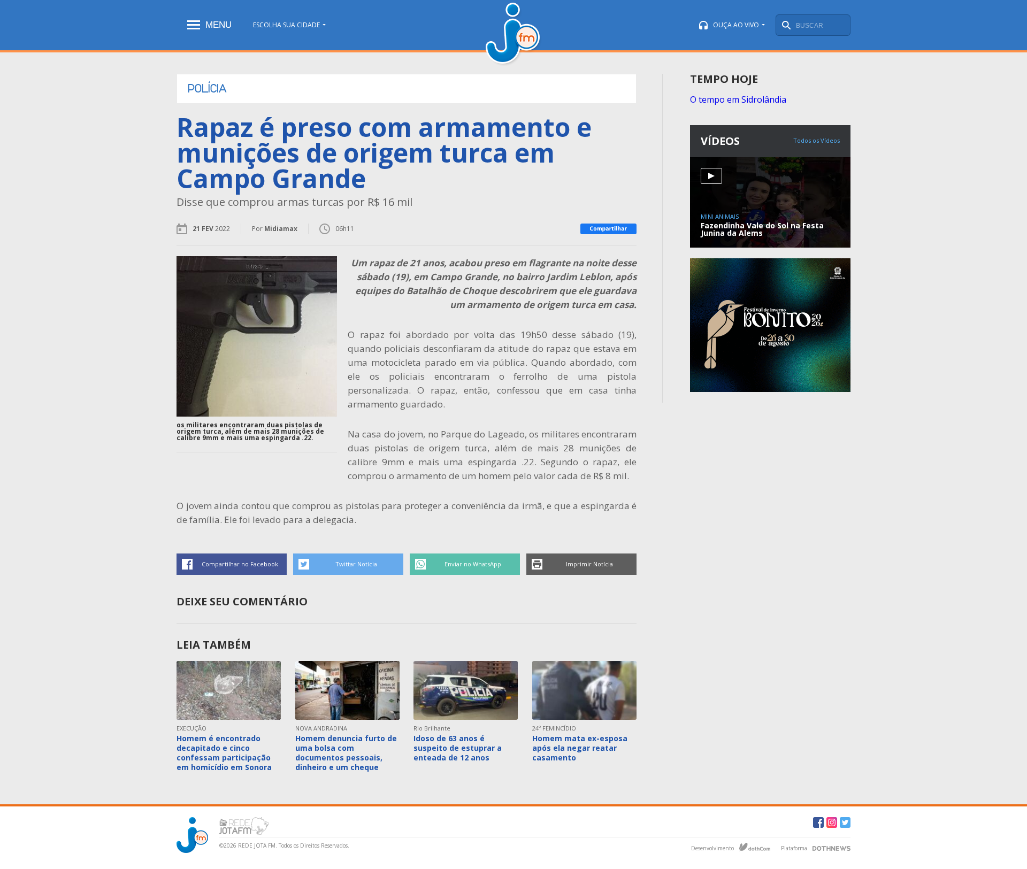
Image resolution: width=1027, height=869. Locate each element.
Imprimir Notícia (589, 564)
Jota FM (514, 34)
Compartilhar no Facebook (240, 564)
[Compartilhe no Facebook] (608, 229)
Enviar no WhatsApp (472, 564)
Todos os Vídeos (816, 140)
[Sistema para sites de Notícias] (754, 847)
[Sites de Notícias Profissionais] (831, 847)
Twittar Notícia (356, 564)
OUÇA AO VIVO (736, 24)
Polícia (207, 88)
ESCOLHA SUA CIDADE (286, 24)
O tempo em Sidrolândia (738, 99)
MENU (218, 25)
